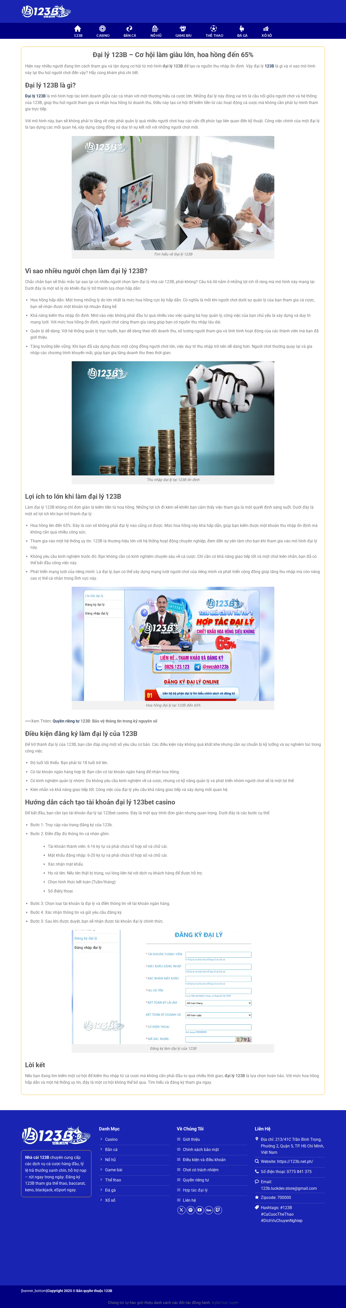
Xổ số (267, 35)
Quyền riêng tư (66, 721)
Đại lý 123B (35, 96)
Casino (103, 35)
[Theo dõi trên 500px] (209, 1210)
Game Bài (183, 35)
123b (78, 35)
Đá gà (242, 35)
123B (269, 66)
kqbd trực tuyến (225, 1302)
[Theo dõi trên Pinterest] (190, 1210)
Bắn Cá (130, 35)
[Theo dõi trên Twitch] (218, 1210)
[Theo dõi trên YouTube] (200, 1210)
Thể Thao (214, 35)
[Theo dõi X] (181, 1210)
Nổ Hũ (155, 35)
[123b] (46, 11)
